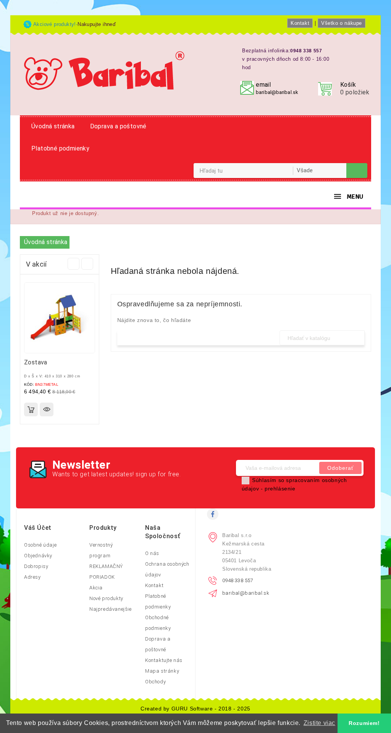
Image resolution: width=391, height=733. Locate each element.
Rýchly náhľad (46, 409)
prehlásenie (280, 488)
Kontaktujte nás (164, 660)
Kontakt (300, 23)
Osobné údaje (40, 545)
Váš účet (38, 527)
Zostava (35, 362)
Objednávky (38, 555)
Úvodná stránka (53, 126)
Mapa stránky (162, 671)
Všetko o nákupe (341, 23)
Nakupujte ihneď (97, 24)
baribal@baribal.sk (277, 92)
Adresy (32, 577)
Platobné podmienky (60, 148)
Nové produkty (106, 598)
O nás (152, 553)
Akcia (96, 588)
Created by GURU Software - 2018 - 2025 (195, 708)
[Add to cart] (31, 409)
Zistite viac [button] (319, 723)
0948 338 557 (237, 580)
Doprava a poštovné (118, 126)
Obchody (155, 681)
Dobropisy (36, 566)
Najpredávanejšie (110, 609)
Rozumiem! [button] (364, 723)
